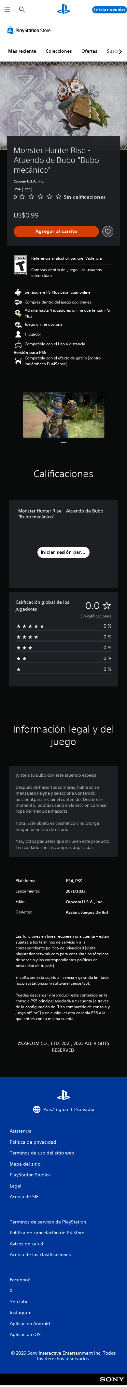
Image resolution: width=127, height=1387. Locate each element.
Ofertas (89, 51)
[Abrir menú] (7, 10)
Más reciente (22, 51)
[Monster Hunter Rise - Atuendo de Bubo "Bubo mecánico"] (64, 415)
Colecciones (59, 51)
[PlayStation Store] (30, 30)
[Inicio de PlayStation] (63, 10)
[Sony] (112, 1384)
